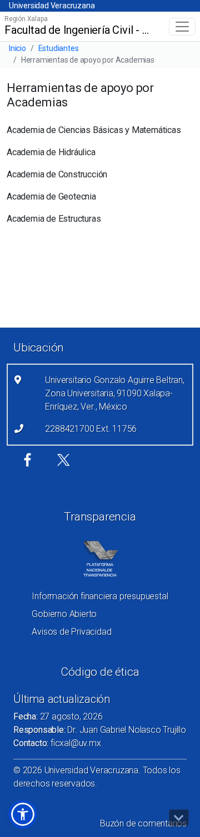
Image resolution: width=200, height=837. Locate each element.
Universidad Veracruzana (51, 5)
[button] (22, 814)
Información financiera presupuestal (100, 596)
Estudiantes (58, 48)
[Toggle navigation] (182, 26)
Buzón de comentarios (143, 823)
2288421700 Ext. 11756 (91, 428)
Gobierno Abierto (64, 614)
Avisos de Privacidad (71, 631)
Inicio (17, 48)
